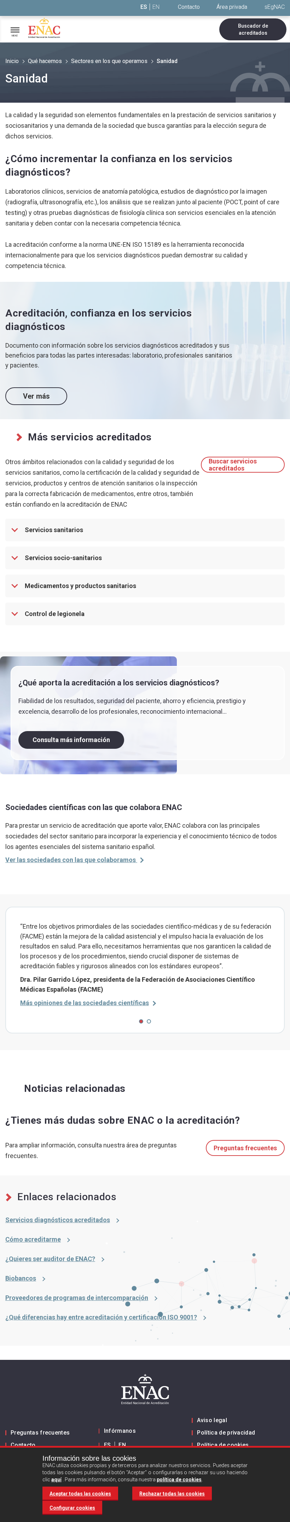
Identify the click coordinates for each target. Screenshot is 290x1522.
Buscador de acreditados (253, 29)
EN (156, 7)
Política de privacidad (226, 1432)
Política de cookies (223, 1445)
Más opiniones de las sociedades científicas (84, 1003)
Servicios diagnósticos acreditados (57, 1220)
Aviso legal (212, 1420)
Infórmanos (120, 1430)
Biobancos (20, 1278)
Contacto (189, 7)
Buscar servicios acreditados (233, 464)
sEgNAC (275, 7)
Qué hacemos (45, 61)
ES (143, 7)
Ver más (36, 396)
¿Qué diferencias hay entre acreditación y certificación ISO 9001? (101, 1317)
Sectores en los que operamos (109, 61)
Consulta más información (71, 739)
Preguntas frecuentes (245, 1148)
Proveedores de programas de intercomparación (76, 1297)
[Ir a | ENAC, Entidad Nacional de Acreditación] (44, 28)
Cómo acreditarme (33, 1239)
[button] (141, 1021)
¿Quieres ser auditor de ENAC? (50, 1258)
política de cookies (179, 1479)
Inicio (12, 61)
